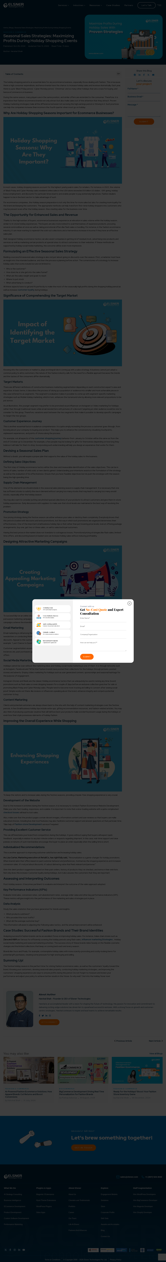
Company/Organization (88, 634)
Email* (82, 626)
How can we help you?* (88, 642)
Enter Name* (85, 618)
